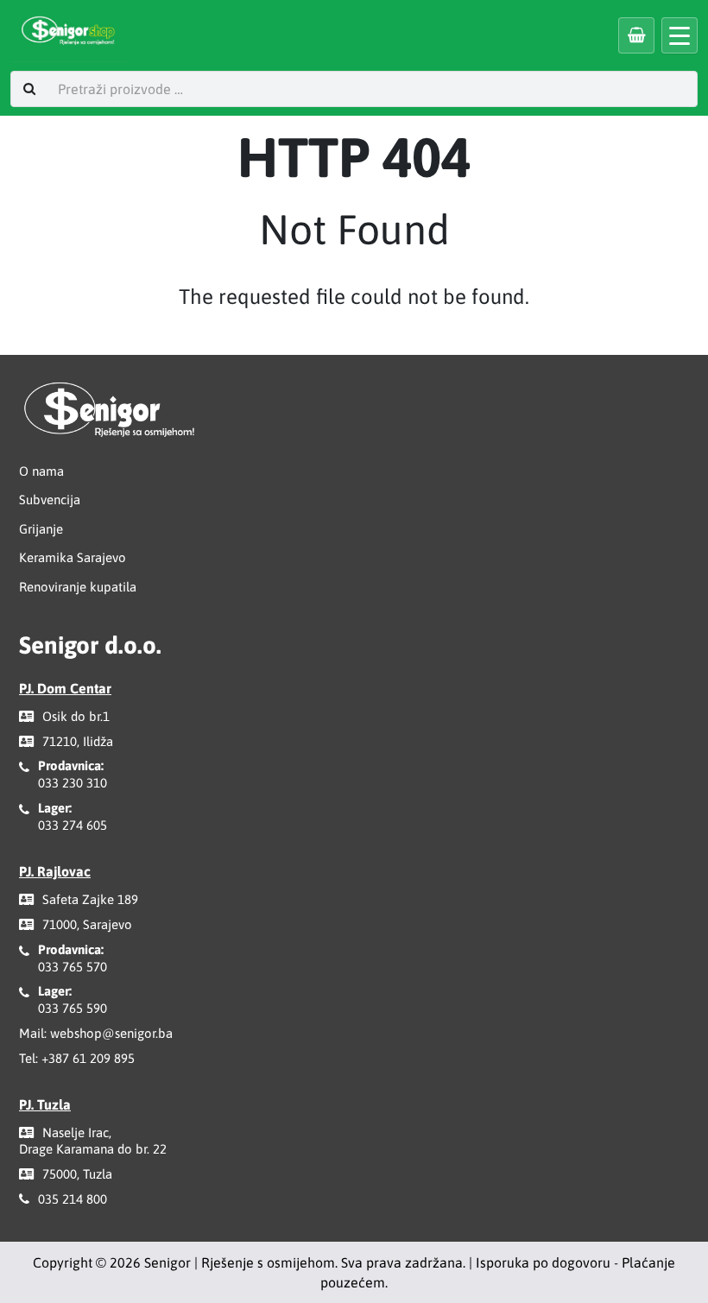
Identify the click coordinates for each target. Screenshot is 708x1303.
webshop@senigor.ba (111, 1033)
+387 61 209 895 (88, 1058)
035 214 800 (72, 1199)
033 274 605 (72, 825)
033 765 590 (72, 1008)
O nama (41, 471)
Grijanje (41, 529)
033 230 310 (72, 782)
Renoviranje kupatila (77, 586)
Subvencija (49, 499)
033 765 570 (72, 966)
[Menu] (679, 35)
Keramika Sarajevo (72, 557)
